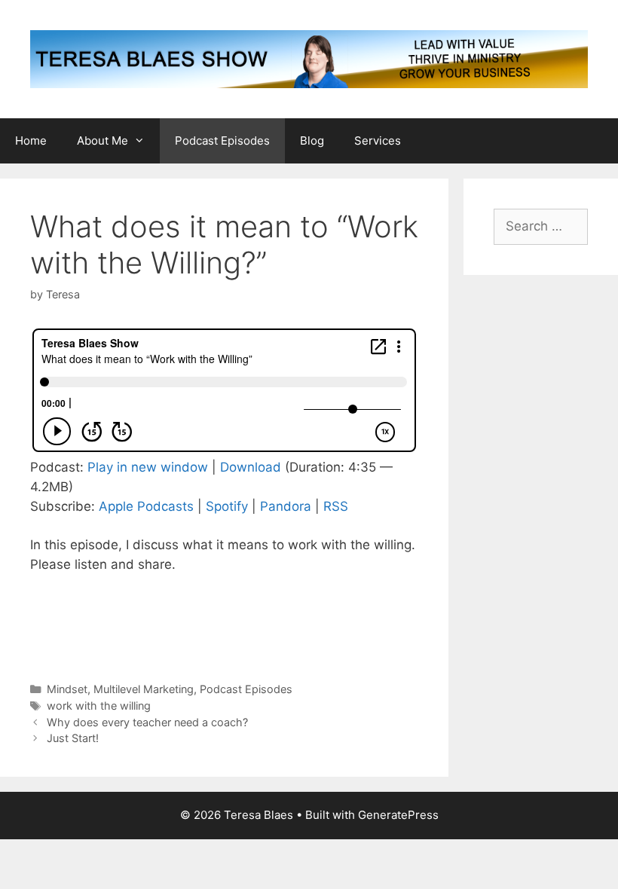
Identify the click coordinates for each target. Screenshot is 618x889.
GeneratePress (398, 815)
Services (377, 140)
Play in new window (147, 467)
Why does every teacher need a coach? (147, 722)
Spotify (227, 506)
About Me (102, 140)
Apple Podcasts (146, 506)
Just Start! (73, 738)
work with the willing (99, 705)
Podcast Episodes (222, 140)
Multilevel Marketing (143, 689)
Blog (312, 140)
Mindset (67, 689)
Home (31, 140)
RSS (335, 506)
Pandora (285, 506)
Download (250, 467)
